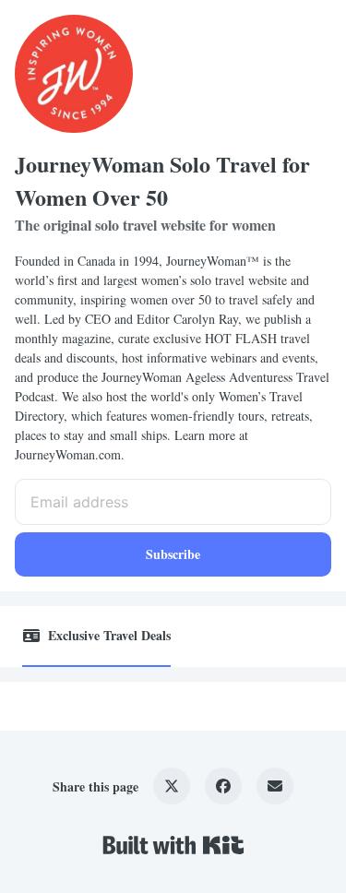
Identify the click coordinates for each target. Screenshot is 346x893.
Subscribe (173, 554)
